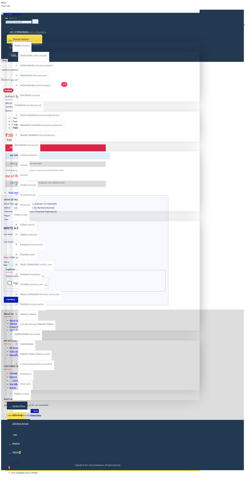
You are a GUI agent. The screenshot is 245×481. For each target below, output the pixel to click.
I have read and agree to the (24, 415)
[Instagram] (10, 441)
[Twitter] (10, 434)
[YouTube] (10, 448)
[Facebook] (10, 427)
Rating (6, 262)
